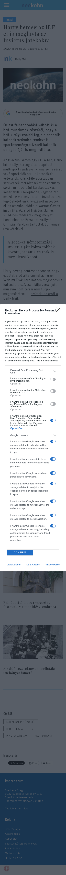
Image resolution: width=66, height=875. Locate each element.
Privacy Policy (52, 564)
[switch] (53, 379)
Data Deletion (14, 564)
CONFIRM (20, 552)
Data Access (33, 564)
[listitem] (33, 371)
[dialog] (33, 437)
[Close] (59, 311)
